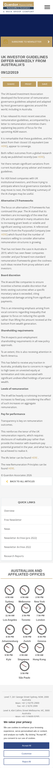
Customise (27, 753)
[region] (26, 742)
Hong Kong (39, 659)
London (40, 620)
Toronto (25, 620)
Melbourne (24, 601)
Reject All (26, 761)
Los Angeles (10, 620)
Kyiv (8, 659)
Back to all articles (22, 481)
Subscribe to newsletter (26, 42)
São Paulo (24, 677)
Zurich (27, 641)
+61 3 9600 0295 (30, 716)
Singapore (23, 659)
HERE (4, 146)
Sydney (9, 601)
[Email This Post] (11, 84)
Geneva (42, 641)
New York (39, 601)
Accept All (26, 745)
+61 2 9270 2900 (30, 702)
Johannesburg (10, 641)
